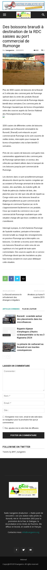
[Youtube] (30, 550)
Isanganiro (10, 50)
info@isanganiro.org (30, 532)
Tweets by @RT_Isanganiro (14, 452)
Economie (6, 322)
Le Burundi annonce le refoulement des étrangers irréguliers (12, 297)
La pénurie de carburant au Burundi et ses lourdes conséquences (30, 347)
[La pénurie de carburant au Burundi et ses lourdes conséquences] (9, 347)
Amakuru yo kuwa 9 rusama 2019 (36, 295)
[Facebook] (16, 550)
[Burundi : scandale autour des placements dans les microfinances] (9, 319)
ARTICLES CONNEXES (11, 309)
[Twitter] (23, 550)
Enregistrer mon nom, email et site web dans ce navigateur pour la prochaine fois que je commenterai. (22, 420)
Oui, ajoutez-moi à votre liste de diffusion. (21, 428)
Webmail (23, 559)
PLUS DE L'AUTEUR (29, 309)
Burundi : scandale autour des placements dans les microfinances (29, 319)
